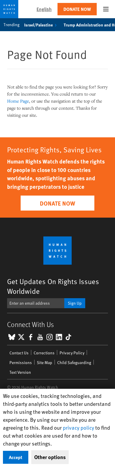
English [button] (44, 9)
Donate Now (77, 9)
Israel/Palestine (38, 25)
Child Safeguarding (74, 362)
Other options (50, 457)
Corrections (44, 353)
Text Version (20, 372)
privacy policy (78, 427)
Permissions (20, 362)
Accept (15, 457)
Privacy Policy (72, 353)
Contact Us (19, 353)
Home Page (18, 101)
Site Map (44, 362)
